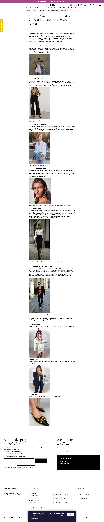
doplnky (57, 81)
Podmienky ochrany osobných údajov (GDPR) (39, 507)
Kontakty (31, 497)
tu (62, 515)
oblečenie (72, 126)
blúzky (58, 128)
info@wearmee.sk (64, 463)
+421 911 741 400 (77, 4)
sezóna (38, 48)
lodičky (30, 214)
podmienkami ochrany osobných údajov (26, 465)
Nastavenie (34, 518)
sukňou (36, 217)
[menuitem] (28, 8)
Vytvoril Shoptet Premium (94, 517)
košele (44, 128)
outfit (65, 270)
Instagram (67, 451)
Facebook (60, 451)
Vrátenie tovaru (32, 502)
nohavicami (54, 217)
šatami (68, 76)
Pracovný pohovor (33, 210)
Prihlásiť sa (41, 461)
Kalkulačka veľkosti (33, 495)
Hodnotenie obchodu (34, 500)
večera (40, 210)
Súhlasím (70, 514)
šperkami (60, 274)
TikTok (74, 451)
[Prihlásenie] (93, 5)
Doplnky (34, 78)
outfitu (57, 273)
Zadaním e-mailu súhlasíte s (19, 465)
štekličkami (31, 275)
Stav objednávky (33, 493)
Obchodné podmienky (34, 504)
